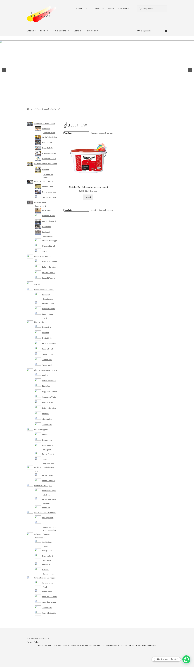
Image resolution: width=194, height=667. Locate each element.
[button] (4, 70)
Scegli (88, 197)
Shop (88, 8)
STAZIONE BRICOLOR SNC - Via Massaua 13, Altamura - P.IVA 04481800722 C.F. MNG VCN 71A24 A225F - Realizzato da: (90, 645)
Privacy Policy (123, 8)
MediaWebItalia (149, 645)
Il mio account (99, 8)
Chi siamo (78, 8)
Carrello (111, 8)
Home (32, 109)
